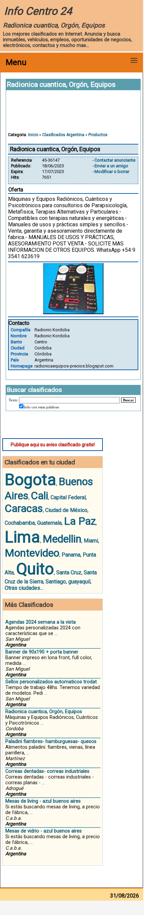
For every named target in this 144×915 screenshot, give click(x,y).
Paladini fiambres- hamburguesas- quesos (50, 741)
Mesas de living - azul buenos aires (43, 801)
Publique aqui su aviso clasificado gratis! (53, 444)
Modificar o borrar (111, 171)
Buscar (128, 400)
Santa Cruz (68, 572)
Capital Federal (68, 497)
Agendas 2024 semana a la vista (40, 622)
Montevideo (32, 553)
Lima (22, 537)
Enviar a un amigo (111, 165)
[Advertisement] (73, 114)
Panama (71, 555)
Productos (97, 134)
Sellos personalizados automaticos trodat (51, 682)
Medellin (62, 538)
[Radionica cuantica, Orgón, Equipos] (73, 312)
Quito (35, 568)
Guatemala (49, 523)
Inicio (33, 134)
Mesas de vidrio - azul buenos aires (43, 831)
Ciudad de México (66, 510)
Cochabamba (20, 523)
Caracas (24, 508)
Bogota (30, 479)
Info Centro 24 (38, 11)
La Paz (80, 521)
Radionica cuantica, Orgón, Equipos (43, 711)
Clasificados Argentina (63, 134)
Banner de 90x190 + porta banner (41, 652)
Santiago (56, 581)
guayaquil (79, 581)
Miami (91, 540)
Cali (39, 495)
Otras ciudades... (24, 588)
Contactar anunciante (114, 160)
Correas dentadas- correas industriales (47, 771)
